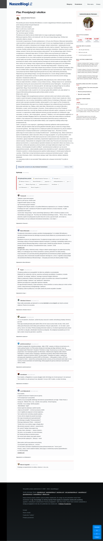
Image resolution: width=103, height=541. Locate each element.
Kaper (21, 184)
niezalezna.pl (41, 492)
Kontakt (25, 510)
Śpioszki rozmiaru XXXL (84, 94)
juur (69, 181)
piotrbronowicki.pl (44, 184)
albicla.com (46, 494)
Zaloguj (98, 4)
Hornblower (55, 184)
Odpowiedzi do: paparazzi (21, 336)
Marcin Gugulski (35, 187)
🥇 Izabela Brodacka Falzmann (41, 178)
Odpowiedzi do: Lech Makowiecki (23, 457)
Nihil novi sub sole (83, 52)
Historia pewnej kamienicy (84, 91)
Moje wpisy (90, 4)
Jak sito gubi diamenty (84, 49)
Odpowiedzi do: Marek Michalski (23, 262)
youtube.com (21, 247)
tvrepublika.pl (37, 494)
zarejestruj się (28, 167)
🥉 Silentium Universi (25, 181)
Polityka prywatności (28, 517)
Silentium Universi (25, 300)
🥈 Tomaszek (56, 178)
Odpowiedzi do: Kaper (21, 293)
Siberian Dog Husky (31, 184)
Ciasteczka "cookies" (28, 515)
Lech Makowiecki (24, 187)
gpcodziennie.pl (27, 494)
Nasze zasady (26, 512)
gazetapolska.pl (50, 492)
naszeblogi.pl (82, 492)
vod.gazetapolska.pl (71, 492)
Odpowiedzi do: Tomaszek (21, 223)
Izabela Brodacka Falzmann (28, 17)
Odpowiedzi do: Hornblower (22, 383)
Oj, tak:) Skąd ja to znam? (82, 104)
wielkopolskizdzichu (59, 181)
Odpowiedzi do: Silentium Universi (23, 309)
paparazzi (48, 181)
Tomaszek (23, 196)
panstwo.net (60, 492)
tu (32, 500)
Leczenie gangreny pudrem (85, 55)
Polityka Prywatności (65, 504)
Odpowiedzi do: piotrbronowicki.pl (23, 367)
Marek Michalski (37, 181)
